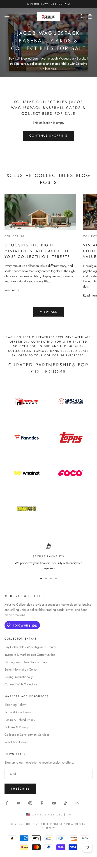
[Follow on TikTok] (65, 803)
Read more (12, 290)
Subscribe (20, 788)
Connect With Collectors (21, 684)
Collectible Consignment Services (27, 734)
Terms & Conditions (18, 712)
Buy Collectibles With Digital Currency (30, 647)
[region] (48, 557)
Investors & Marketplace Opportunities (30, 654)
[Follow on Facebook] (7, 803)
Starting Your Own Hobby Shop (26, 662)
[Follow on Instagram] (30, 803)
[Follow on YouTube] (53, 803)
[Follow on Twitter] (18, 803)
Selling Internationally (18, 677)
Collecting (15, 236)
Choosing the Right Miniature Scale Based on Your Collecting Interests (37, 251)
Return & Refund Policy (20, 719)
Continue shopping (48, 135)
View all (48, 312)
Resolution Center (16, 742)
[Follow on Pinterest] (42, 803)
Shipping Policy (15, 704)
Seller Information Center (21, 669)
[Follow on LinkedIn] (77, 803)
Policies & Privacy (17, 727)
